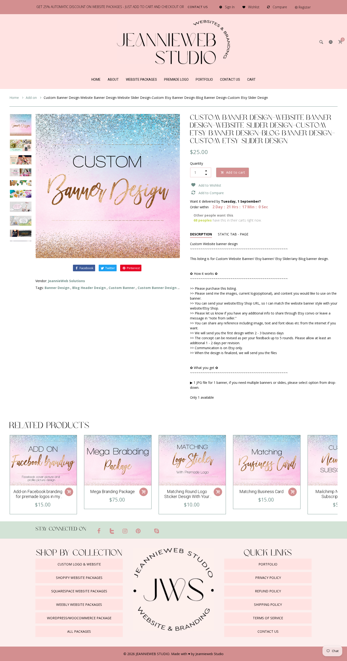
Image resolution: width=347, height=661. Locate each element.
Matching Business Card (261, 491)
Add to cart (235, 172)
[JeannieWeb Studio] (173, 41)
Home (14, 97)
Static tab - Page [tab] (233, 234)
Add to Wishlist (210, 185)
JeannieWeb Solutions (66, 281)
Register (305, 7)
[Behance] (165, 529)
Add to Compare (211, 193)
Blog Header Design (89, 287)
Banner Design (57, 287)
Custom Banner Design (157, 287)
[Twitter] (112, 531)
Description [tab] (201, 234)
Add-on (32, 97)
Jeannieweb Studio (209, 654)
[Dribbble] (147, 529)
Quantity (196, 163)
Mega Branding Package (112, 491)
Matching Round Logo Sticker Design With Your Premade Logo (186, 496)
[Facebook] (99, 531)
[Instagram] (125, 531)
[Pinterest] (138, 531)
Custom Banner (122, 287)
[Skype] (156, 531)
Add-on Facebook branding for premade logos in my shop (37, 496)
